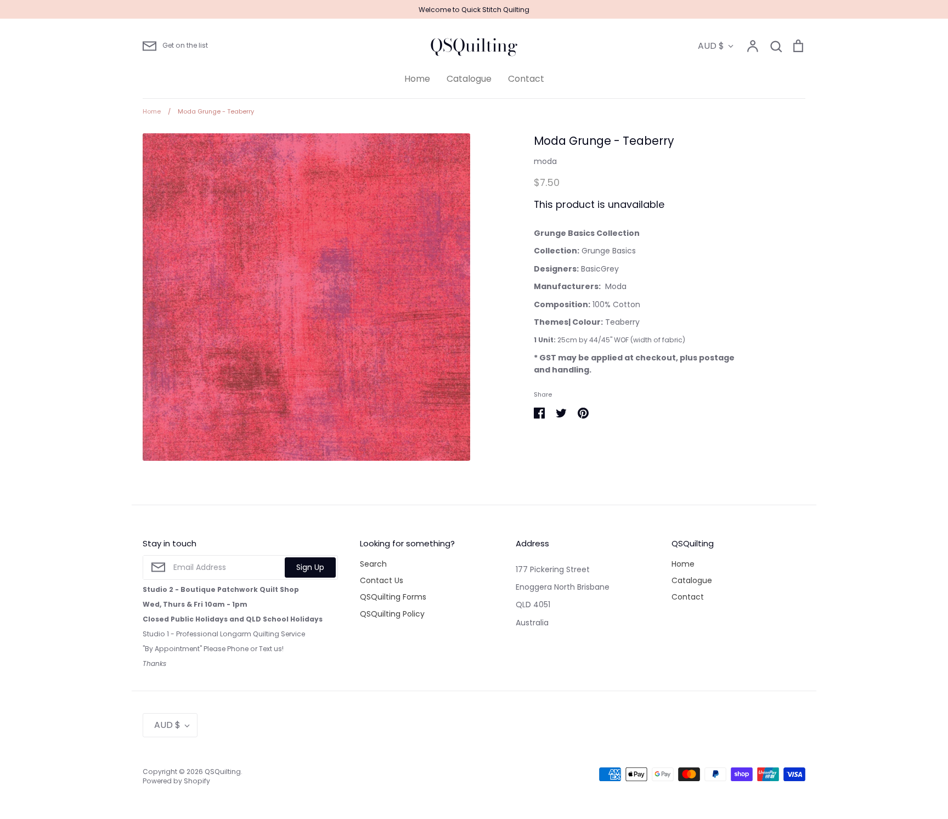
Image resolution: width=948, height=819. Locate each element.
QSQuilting (474, 45)
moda (545, 161)
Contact (526, 78)
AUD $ (711, 45)
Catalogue (469, 78)
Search (373, 563)
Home (417, 78)
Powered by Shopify (176, 781)
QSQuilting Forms (393, 596)
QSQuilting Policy (392, 613)
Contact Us (381, 580)
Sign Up (310, 567)
